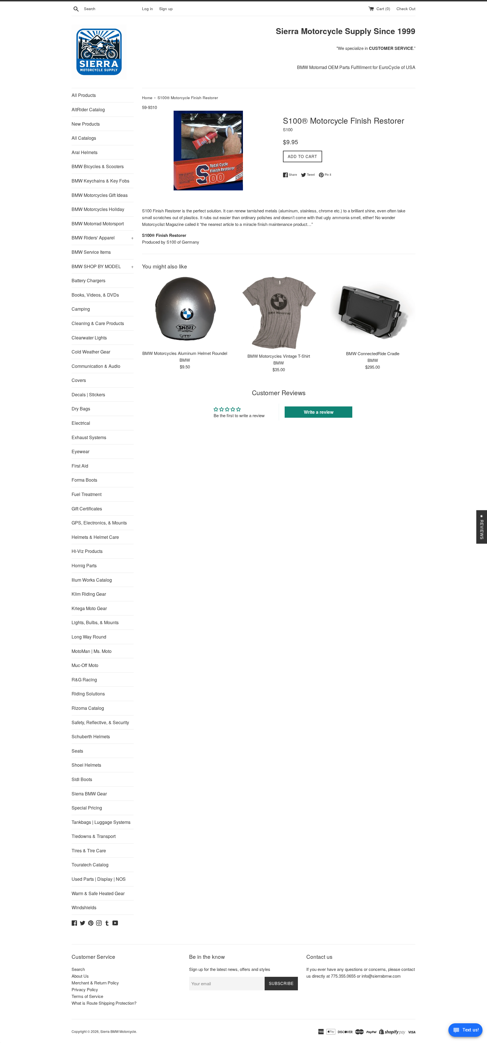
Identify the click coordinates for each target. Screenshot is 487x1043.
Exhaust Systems (89, 437)
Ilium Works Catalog (92, 580)
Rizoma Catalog (88, 708)
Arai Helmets (85, 152)
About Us (80, 976)
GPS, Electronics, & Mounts (99, 522)
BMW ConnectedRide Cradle (372, 353)
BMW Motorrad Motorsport (98, 223)
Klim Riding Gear (89, 594)
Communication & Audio (96, 366)
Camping (81, 309)
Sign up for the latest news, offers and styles (229, 969)
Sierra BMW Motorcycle (118, 1031)
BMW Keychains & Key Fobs (100, 180)
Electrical (81, 423)
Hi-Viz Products (87, 551)
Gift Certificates (87, 508)
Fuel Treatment (86, 494)
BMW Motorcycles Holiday (98, 209)
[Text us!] (465, 1031)
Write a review (318, 412)
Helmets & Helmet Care (95, 537)
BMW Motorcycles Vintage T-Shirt (278, 356)
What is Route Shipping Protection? (104, 1003)
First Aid (80, 465)
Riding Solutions (88, 693)
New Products (86, 124)
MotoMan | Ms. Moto (92, 651)
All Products (84, 95)
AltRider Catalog (88, 109)
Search (78, 969)
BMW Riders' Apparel (103, 237)
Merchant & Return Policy (95, 983)
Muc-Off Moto (85, 665)
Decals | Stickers (88, 394)
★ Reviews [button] (482, 526)
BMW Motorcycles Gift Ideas (100, 195)
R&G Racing (84, 679)
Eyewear (80, 451)
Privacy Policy (85, 989)
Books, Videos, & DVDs (95, 295)
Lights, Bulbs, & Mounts (95, 622)
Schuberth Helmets (91, 736)
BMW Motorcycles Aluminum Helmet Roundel (184, 353)
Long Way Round (89, 636)
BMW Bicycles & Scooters (98, 166)
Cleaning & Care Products (98, 323)
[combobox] (112, 9)
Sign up (166, 8)
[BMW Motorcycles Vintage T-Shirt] (278, 312)
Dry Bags (81, 408)
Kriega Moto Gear (89, 608)
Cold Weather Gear (91, 351)
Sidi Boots (82, 779)
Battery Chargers (88, 280)
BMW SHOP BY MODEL (103, 266)
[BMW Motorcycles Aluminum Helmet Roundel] (184, 311)
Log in (147, 8)
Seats (77, 751)
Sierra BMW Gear (89, 793)
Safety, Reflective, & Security (100, 722)
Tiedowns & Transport (94, 836)
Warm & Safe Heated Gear (98, 893)
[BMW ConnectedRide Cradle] (372, 311)
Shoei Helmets (86, 765)
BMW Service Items (91, 252)
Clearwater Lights (89, 337)
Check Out (406, 8)
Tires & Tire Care (89, 850)
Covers (79, 380)
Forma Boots (84, 480)
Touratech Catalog (90, 864)
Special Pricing (87, 807)
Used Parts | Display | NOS (99, 879)
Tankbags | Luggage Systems (101, 822)
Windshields (84, 907)
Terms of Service (87, 996)
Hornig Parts (84, 565)
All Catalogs (84, 138)
